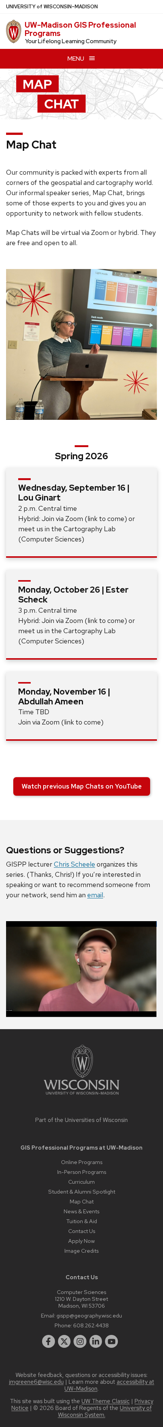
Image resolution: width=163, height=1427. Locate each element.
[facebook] (48, 1341)
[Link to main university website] (81, 1096)
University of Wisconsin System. (105, 1411)
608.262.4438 (91, 1325)
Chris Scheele (74, 864)
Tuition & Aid (81, 1221)
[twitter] (64, 1341)
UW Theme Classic (106, 1401)
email (95, 894)
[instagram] (80, 1341)
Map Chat (82, 1201)
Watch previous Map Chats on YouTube (82, 786)
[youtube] (111, 1341)
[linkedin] (95, 1341)
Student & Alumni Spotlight (81, 1191)
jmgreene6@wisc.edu (36, 1382)
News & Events (81, 1211)
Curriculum (81, 1181)
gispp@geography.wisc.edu (89, 1315)
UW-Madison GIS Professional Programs (80, 29)
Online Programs (81, 1162)
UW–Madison (52, 6)
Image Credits (81, 1250)
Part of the (81, 1120)
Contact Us (81, 1231)
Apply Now (81, 1240)
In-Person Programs (81, 1171)
